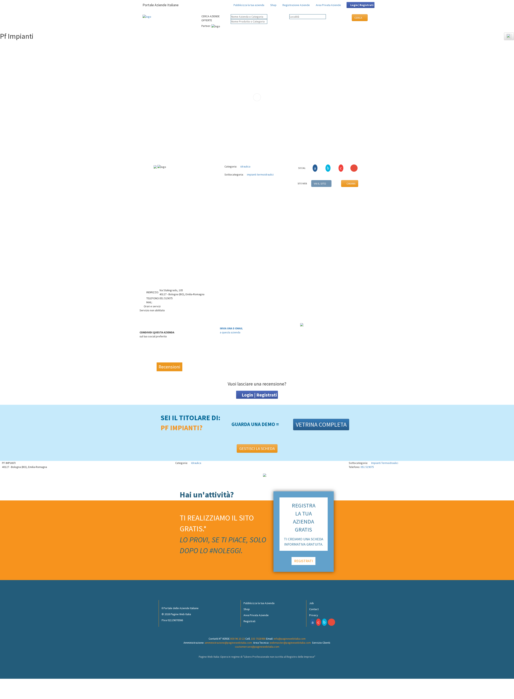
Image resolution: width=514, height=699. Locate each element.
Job (311, 603)
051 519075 (367, 467)
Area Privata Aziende (328, 5)
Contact (314, 609)
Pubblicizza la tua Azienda (259, 603)
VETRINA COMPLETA (321, 424)
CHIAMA (351, 183)
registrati (303, 561)
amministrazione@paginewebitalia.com (228, 642)
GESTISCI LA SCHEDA (257, 448)
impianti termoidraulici (260, 174)
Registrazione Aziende (296, 5)
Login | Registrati (361, 5)
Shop (273, 5)
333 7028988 (258, 638)
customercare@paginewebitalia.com (257, 646)
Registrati (249, 621)
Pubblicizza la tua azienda (249, 5)
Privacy (313, 615)
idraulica (245, 166)
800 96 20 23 (237, 638)
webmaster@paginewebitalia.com (290, 642)
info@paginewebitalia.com (290, 638)
